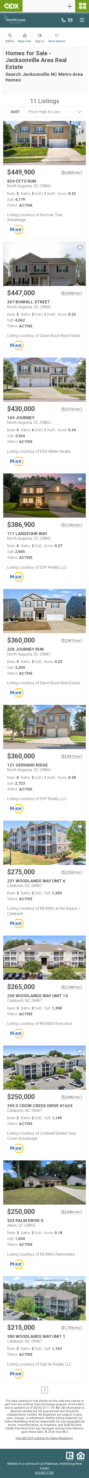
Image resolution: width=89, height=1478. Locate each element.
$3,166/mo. (72, 525)
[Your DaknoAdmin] (11, 6)
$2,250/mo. (72, 872)
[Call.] (64, 20)
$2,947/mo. (72, 641)
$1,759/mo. (72, 1328)
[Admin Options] (70, 6)
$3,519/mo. (72, 409)
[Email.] (70, 20)
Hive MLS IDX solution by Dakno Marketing (44, 1438)
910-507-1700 (44, 1473)
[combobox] (53, 112)
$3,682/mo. (72, 173)
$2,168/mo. (72, 987)
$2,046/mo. (72, 1097)
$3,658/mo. (72, 293)
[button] (25, 39)
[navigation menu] (82, 6)
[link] (10, 39)
